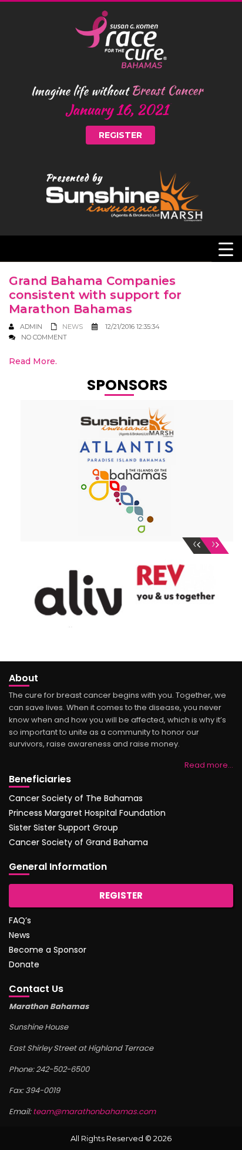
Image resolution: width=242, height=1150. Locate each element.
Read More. (33, 361)
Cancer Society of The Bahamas (76, 798)
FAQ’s (20, 920)
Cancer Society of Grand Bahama (78, 842)
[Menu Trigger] (226, 249)
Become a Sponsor (47, 950)
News (72, 326)
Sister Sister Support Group (63, 827)
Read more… (208, 765)
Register (120, 135)
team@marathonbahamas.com (94, 1111)
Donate (24, 964)
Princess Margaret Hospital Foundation (87, 813)
